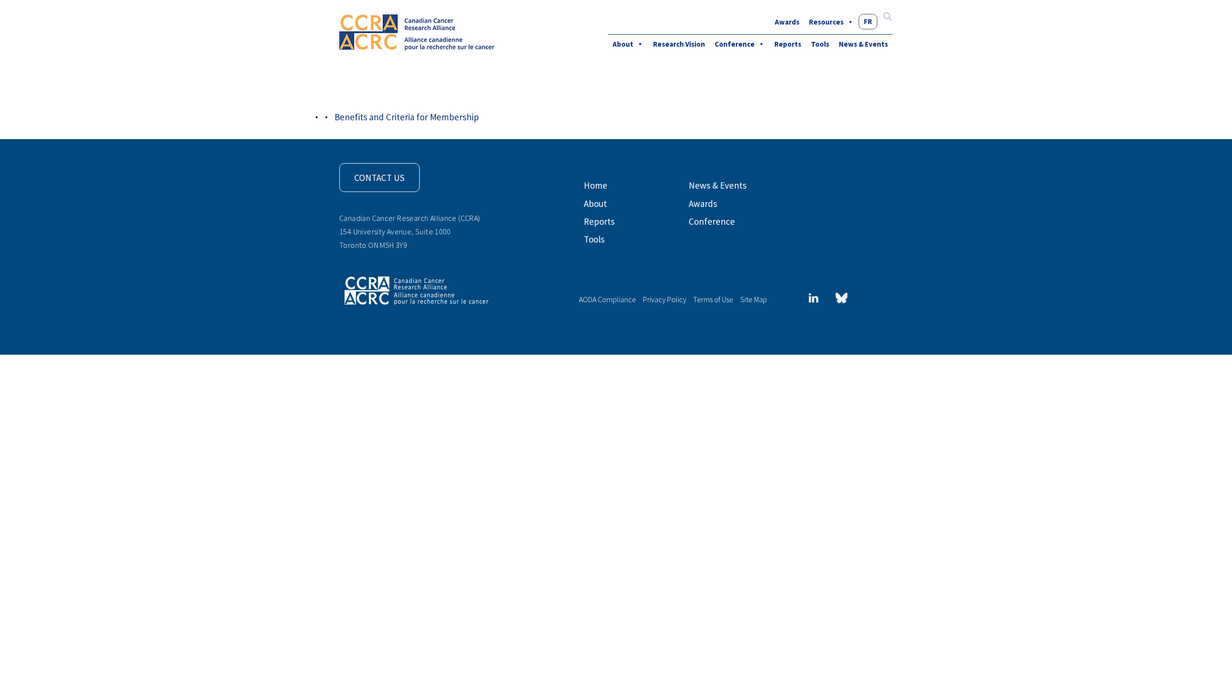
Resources (826, 21)
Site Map (753, 299)
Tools (820, 44)
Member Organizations (417, 92)
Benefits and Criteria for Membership (406, 117)
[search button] (887, 17)
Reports (787, 44)
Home (595, 185)
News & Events (863, 44)
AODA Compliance (607, 299)
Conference (735, 44)
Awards (787, 21)
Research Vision (679, 44)
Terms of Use (713, 299)
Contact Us (379, 177)
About (623, 44)
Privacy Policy (664, 299)
